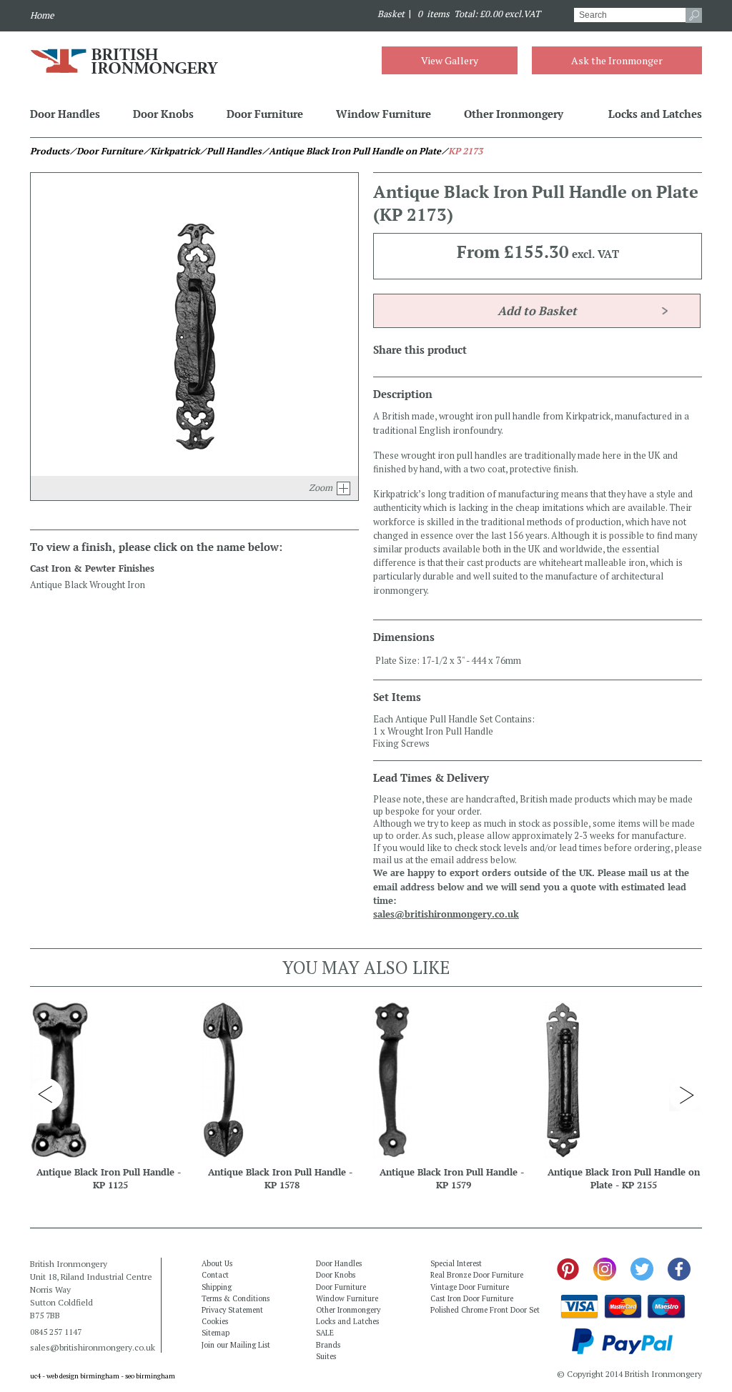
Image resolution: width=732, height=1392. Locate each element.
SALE (325, 1333)
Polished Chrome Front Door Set (485, 1310)
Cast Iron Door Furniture (471, 1298)
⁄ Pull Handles (230, 151)
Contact (215, 1275)
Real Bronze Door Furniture (476, 1275)
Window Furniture (383, 113)
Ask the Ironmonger (617, 60)
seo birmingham (150, 1376)
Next (685, 1094)
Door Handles (65, 113)
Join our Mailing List (236, 1345)
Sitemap (215, 1333)
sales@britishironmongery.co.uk (446, 914)
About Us (217, 1263)
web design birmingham (82, 1376)
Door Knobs (163, 113)
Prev (46, 1094)
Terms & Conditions (235, 1298)
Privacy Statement (232, 1310)
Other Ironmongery (513, 113)
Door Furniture (265, 113)
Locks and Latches (655, 113)
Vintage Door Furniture (469, 1287)
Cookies (215, 1321)
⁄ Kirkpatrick (171, 151)
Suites (326, 1356)
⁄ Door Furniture (106, 151)
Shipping (217, 1287)
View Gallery (449, 60)
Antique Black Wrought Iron (87, 585)
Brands (328, 1345)
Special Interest (456, 1263)
